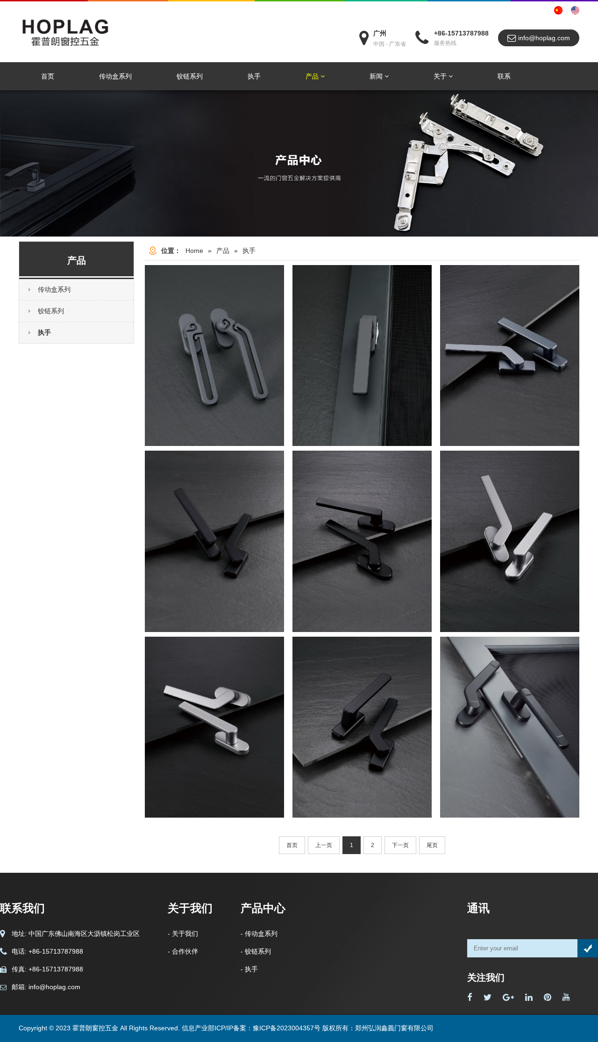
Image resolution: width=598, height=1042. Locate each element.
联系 (504, 76)
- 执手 (249, 969)
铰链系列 (190, 76)
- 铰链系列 (256, 951)
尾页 (432, 845)
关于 (441, 76)
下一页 (400, 845)
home (194, 250)
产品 (313, 76)
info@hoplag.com (543, 38)
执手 (254, 76)
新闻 (377, 76)
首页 (47, 76)
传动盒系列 (115, 76)
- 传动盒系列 (259, 933)
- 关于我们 (183, 933)
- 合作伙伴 (183, 951)
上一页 (323, 845)
